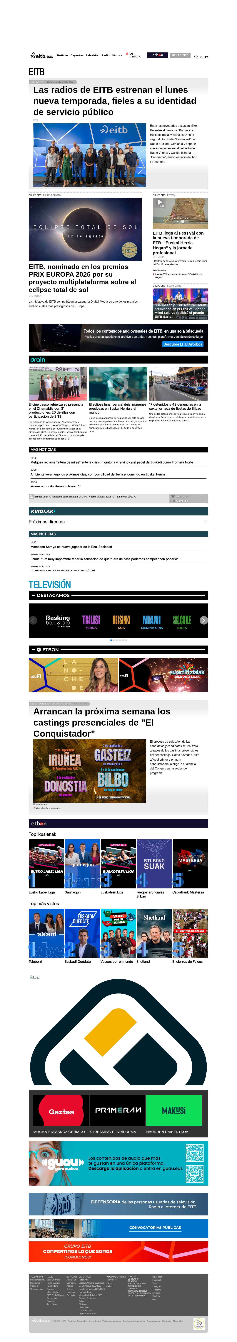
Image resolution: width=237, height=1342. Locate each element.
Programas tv (36, 1283)
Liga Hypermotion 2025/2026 (92, 1289)
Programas (52, 1298)
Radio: (50, 1277)
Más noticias (43, 449)
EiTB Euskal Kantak (56, 1295)
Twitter (155, 1283)
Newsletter (157, 1277)
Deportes (77, 55)
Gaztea (50, 1289)
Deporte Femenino (87, 1298)
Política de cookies (111, 1321)
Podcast (50, 1301)
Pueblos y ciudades (139, 1293)
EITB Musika (52, 1292)
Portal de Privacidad (77, 1321)
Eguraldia (70, 1295)
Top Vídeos (111, 1280)
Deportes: (85, 1277)
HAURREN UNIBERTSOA (167, 1132)
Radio (106, 55)
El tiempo (133, 1279)
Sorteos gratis (137, 1284)
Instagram (156, 1286)
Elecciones (134, 1286)
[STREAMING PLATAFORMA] (117, 1110)
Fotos (109, 1283)
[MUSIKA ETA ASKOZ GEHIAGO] (61, 1110)
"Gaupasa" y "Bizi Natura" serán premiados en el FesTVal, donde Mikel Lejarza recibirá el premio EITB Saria (180, 311)
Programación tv (37, 1280)
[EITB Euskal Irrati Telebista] (42, 55)
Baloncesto (84, 1307)
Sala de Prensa (137, 1296)
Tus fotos (182, 497)
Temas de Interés (137, 1291)
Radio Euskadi (53, 1283)
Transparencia (153, 1321)
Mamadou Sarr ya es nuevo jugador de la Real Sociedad (71, 547)
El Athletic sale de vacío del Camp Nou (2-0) (63, 571)
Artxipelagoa (52, 1304)
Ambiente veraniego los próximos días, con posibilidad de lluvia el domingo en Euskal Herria (98, 474)
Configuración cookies (134, 1321)
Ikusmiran (70, 1292)
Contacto (166, 1321)
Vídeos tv (34, 1286)
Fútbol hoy (83, 1280)
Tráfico (132, 1281)
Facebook (156, 1280)
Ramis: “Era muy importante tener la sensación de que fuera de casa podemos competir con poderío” (104, 559)
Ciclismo (82, 1304)
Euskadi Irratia (53, 1280)
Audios (109, 1286)
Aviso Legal (95, 1321)
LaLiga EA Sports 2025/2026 (91, 1283)
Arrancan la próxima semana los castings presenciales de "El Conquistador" (101, 722)
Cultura (69, 1289)
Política (69, 1286)
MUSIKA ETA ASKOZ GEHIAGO (59, 1132)
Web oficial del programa (48, 808)
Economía (71, 1283)
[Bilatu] (196, 57)
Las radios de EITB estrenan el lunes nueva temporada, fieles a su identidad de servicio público (114, 101)
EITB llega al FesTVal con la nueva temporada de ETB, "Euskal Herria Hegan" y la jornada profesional (178, 243)
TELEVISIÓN (50, 585)
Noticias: (71, 1277)
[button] (111, 640)
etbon (50, 649)
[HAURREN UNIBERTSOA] (174, 1110)
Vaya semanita (36, 1289)
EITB (37, 72)
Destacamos (53, 595)
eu (201, 57)
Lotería (132, 1288)
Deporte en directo (87, 1313)
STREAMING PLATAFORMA (113, 1132)
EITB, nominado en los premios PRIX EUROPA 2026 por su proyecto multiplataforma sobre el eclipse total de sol (82, 278)
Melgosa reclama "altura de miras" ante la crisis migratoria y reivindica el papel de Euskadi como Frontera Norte (112, 462)
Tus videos (182, 501)
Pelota (81, 1301)
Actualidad (71, 1280)
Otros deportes (86, 1310)
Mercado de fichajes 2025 (90, 1295)
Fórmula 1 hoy (85, 1292)
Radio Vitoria (52, 1286)
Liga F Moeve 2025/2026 (90, 1286)
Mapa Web (178, 1321)
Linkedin (156, 1293)
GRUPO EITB (180, 55)
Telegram (156, 1290)
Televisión (92, 55)
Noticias (62, 55)
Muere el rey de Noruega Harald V (55, 486)
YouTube (156, 1296)
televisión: (36, 1277)
